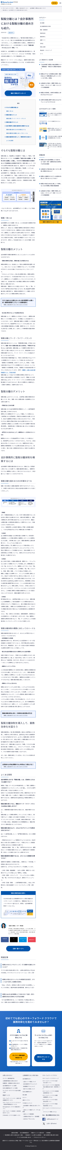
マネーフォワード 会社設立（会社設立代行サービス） (12, 1112)
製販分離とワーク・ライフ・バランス (16, 118)
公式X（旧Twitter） (52, 1123)
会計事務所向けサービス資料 (9, 1085)
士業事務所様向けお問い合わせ (10, 1081)
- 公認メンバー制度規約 (28, 1114)
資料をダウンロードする (43, 1058)
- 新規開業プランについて (29, 1086)
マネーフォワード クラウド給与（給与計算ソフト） (49, 1100)
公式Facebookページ (52, 1119)
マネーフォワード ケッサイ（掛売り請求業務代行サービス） (12, 1099)
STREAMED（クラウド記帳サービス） (12, 1115)
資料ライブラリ (26, 1100)
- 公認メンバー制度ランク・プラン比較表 (31, 1110)
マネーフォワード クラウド (8, 8)
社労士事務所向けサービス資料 (10, 1088)
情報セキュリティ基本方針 (37, 1132)
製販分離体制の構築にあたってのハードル (17, 133)
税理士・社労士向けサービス (22, 8)
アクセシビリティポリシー (39, 1137)
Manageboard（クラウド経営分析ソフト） (11, 1107)
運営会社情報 (14, 1132)
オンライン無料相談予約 (8, 1078)
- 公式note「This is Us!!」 (29, 1119)
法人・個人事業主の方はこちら (50, 1115)
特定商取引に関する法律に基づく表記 (14, 1135)
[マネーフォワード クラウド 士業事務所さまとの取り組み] (9, 3)
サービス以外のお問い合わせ (24, 1137)
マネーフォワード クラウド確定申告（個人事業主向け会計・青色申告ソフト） (51, 1086)
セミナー (25, 1097)
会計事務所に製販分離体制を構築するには (17, 126)
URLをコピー (31, 939)
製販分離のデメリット (12, 122)
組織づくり (42, 40)
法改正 (41, 43)
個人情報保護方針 (24, 1132)
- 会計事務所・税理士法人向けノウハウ (31, 1106)
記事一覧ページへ (18, 949)
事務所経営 (42, 33)
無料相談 (54, 3)
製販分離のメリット (11, 115)
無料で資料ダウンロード (18, 93)
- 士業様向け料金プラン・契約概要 (31, 1116)
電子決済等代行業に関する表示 (51, 1135)
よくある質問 (9, 140)
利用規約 (48, 1132)
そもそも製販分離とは (12, 107)
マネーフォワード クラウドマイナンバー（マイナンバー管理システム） (51, 1109)
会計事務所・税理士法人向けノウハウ (37, 8)
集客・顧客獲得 (43, 30)
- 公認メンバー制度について (29, 1081)
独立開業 (42, 23)
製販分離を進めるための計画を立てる (16, 129)
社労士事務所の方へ (27, 1091)
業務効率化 (42, 36)
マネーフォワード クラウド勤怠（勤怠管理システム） (49, 1104)
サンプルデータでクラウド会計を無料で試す (12, 1091)
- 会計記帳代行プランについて (30, 1084)
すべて (41, 53)
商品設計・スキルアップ (46, 50)
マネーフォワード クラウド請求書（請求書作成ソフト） (50, 1092)
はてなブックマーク (23, 939)
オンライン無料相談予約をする (18, 1056)
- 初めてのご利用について (29, 1089)
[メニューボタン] (60, 3)
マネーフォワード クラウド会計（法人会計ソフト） (49, 1081)
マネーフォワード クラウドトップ (50, 1078)
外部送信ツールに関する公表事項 (33, 1135)
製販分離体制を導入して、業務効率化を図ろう (18, 137)
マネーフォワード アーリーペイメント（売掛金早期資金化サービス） (12, 1103)
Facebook (5, 938)
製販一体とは (9, 111)
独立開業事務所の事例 (45, 26)
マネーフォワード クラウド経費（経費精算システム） (49, 1096)
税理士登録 (42, 47)
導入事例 (25, 1095)
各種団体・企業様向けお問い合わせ (11, 1083)
